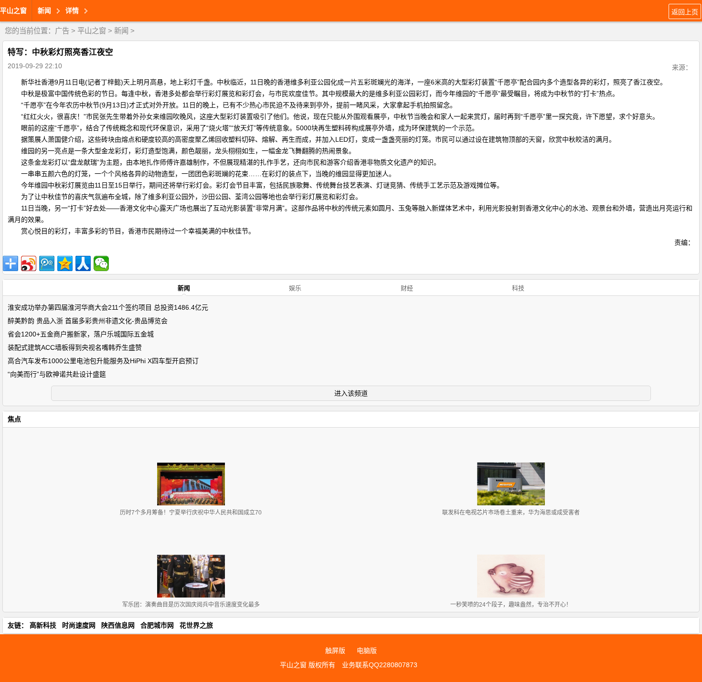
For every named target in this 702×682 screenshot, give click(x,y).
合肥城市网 (157, 625)
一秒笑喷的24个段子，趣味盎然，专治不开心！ (511, 604)
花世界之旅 (196, 625)
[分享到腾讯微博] (46, 263)
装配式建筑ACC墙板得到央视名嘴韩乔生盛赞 (75, 347)
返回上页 (684, 12)
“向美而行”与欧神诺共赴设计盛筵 (57, 374)
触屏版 (335, 650)
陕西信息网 (118, 625)
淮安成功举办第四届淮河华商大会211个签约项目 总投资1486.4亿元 (108, 307)
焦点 (14, 419)
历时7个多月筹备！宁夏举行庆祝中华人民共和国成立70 (191, 512)
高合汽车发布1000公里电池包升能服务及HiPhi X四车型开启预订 (103, 361)
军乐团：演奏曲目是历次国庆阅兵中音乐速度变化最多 (191, 604)
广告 (62, 31)
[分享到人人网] (83, 263)
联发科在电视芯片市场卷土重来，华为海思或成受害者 (511, 512)
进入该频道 (351, 393)
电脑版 (367, 650)
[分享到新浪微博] (28, 263)
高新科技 (43, 625)
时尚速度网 (79, 625)
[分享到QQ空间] (65, 263)
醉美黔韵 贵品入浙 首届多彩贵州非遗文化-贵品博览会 (88, 321)
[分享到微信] (101, 263)
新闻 (121, 31)
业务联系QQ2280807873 (379, 665)
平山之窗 (13, 10)
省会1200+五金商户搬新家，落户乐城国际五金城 (81, 334)
